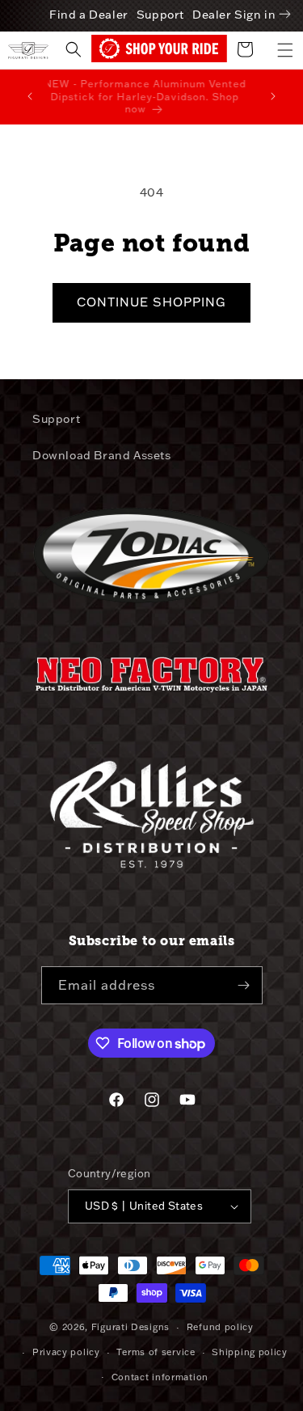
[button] (285, 50)
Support (160, 14)
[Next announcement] (273, 96)
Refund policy (220, 1327)
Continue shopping (151, 302)
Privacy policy (66, 1352)
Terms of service (155, 1352)
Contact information (160, 1377)
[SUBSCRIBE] (244, 985)
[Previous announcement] (30, 96)
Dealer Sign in (234, 14)
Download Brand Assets (101, 455)
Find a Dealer (88, 14)
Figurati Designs (130, 1327)
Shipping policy (250, 1352)
